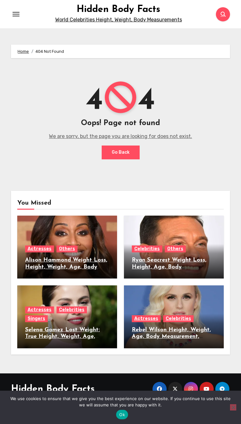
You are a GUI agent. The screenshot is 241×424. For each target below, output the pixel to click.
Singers (36, 318)
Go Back (121, 152)
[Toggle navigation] (16, 14)
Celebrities (147, 248)
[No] (233, 407)
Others (67, 248)
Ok (122, 414)
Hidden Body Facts (118, 9)
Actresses (39, 248)
